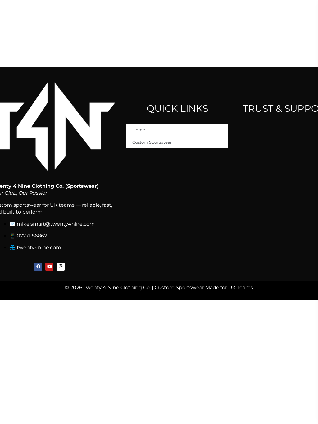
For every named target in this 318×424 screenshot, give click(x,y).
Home (138, 129)
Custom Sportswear (152, 142)
